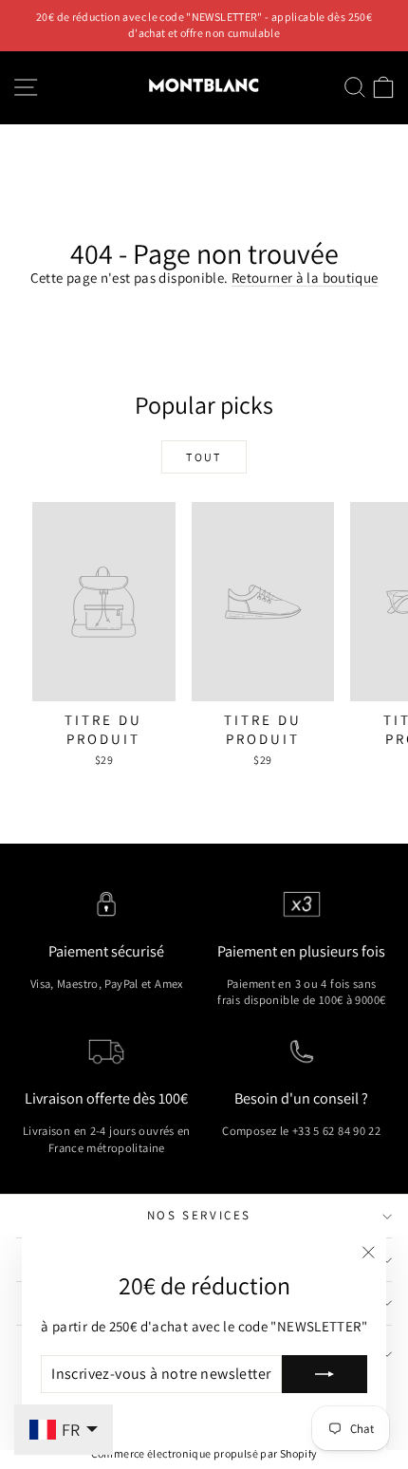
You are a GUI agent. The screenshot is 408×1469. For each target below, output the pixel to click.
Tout (204, 457)
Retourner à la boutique (305, 278)
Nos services (199, 1215)
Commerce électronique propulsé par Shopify (204, 1453)
